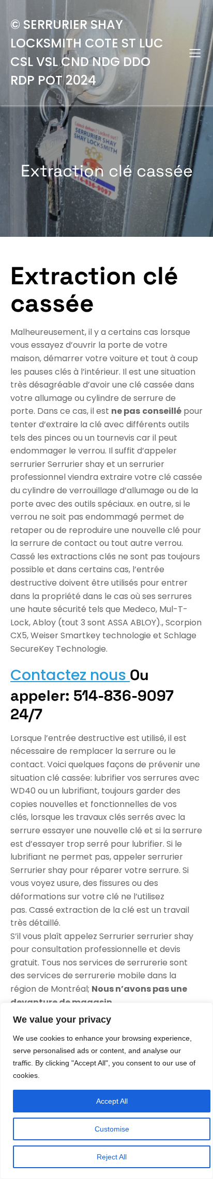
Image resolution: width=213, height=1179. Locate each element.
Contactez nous (70, 675)
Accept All (112, 1101)
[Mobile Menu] (195, 52)
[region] (106, 1091)
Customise (112, 1129)
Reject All (112, 1157)
